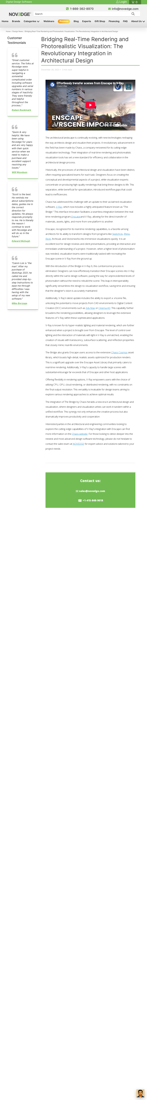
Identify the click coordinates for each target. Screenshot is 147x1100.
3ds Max (90, 308)
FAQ (125, 21)
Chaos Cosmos (119, 352)
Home (5, 21)
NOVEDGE (78, 443)
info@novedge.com (125, 9)
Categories (30, 21)
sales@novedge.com (92, 491)
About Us (136, 21)
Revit (48, 238)
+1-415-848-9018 (93, 500)
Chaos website (80, 433)
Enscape (76, 216)
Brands (16, 21)
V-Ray (59, 206)
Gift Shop (100, 21)
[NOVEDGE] (20, 11)
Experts (86, 21)
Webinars (48, 21)
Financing (114, 21)
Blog (76, 21)
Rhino (127, 234)
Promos (64, 21)
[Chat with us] (140, 1093)
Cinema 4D (104, 308)
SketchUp (117, 234)
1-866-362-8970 (82, 9)
